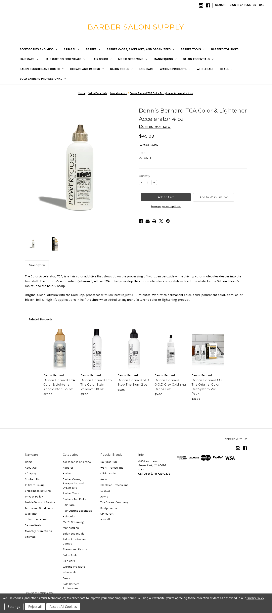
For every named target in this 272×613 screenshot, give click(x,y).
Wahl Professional (112, 467)
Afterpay (30, 473)
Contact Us (32, 479)
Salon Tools (119, 69)
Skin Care (146, 69)
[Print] (154, 221)
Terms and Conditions (39, 508)
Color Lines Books (36, 519)
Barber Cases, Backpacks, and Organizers (139, 49)
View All (105, 519)
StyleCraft (106, 513)
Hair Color (99, 59)
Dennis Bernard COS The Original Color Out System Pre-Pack (208, 387)
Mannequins (163, 59)
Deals (224, 69)
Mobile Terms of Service (40, 502)
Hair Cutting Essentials (63, 59)
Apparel (70, 49)
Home (28, 462)
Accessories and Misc (37, 49)
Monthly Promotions (38, 531)
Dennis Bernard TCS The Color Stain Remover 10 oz (96, 384)
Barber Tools (191, 49)
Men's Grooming (130, 59)
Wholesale (205, 69)
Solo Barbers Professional (41, 78)
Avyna (104, 496)
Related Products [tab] (41, 319)
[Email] (148, 221)
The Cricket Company (114, 502)
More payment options (166, 206)
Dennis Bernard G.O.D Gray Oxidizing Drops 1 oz (170, 384)
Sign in (234, 5)
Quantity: (145, 175)
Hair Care (27, 59)
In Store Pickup (35, 485)
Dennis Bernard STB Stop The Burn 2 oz (133, 382)
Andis (104, 479)
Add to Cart (59, 349)
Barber (91, 49)
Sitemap (30, 537)
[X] (161, 221)
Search (220, 5)
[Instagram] (201, 5)
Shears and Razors (85, 69)
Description (37, 265)
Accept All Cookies (63, 606)
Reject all (35, 606)
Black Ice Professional (114, 485)
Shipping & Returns (38, 491)
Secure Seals (33, 525)
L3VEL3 (105, 491)
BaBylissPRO (108, 462)
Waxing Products (173, 69)
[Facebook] (208, 5)
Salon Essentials (196, 59)
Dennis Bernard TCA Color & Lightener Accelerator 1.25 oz (59, 384)
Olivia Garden (108, 473)
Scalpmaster (108, 508)
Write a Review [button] (149, 145)
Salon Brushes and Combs (40, 69)
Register (250, 5)
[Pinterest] (168, 221)
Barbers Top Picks (225, 49)
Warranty (31, 513)
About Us (31, 467)
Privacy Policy (34, 496)
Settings (14, 606)
